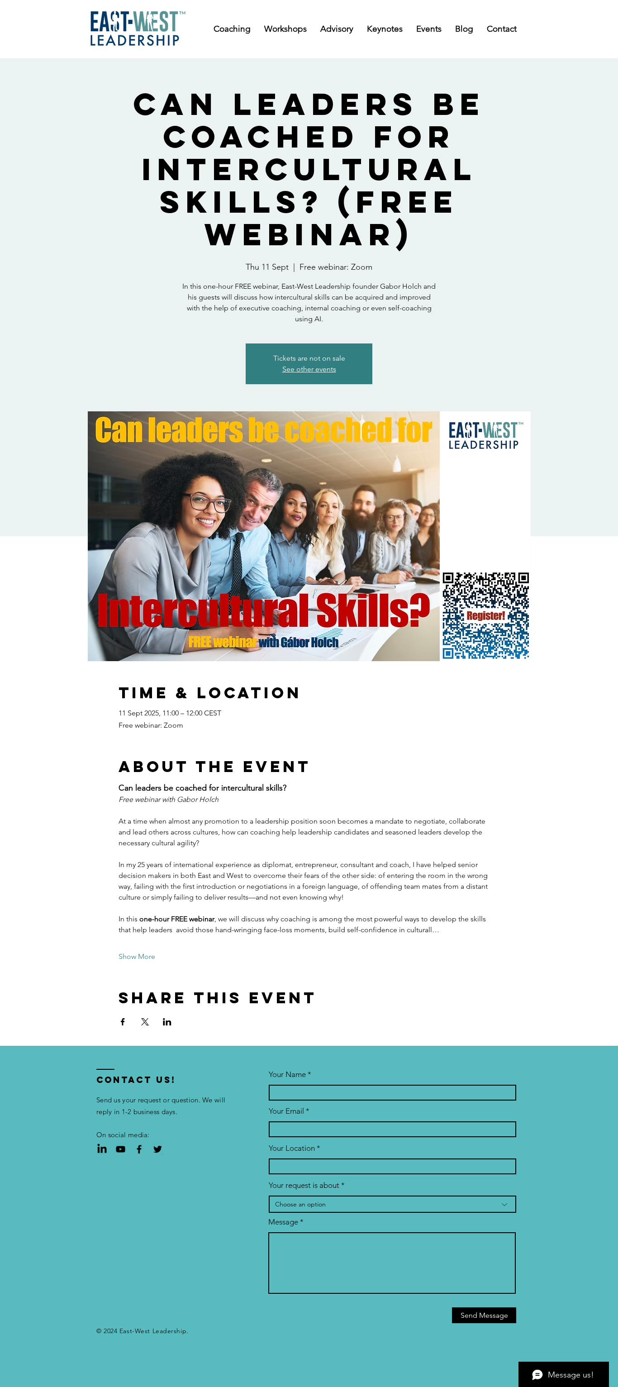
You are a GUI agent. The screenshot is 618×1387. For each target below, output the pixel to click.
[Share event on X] (145, 1021)
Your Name (287, 1074)
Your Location (292, 1148)
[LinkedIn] (102, 1149)
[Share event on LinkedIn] (167, 1021)
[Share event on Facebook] (123, 1021)
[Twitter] (157, 1149)
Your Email (286, 1111)
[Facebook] (139, 1149)
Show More (137, 956)
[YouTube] (120, 1149)
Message (283, 1222)
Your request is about (304, 1185)
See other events (309, 369)
